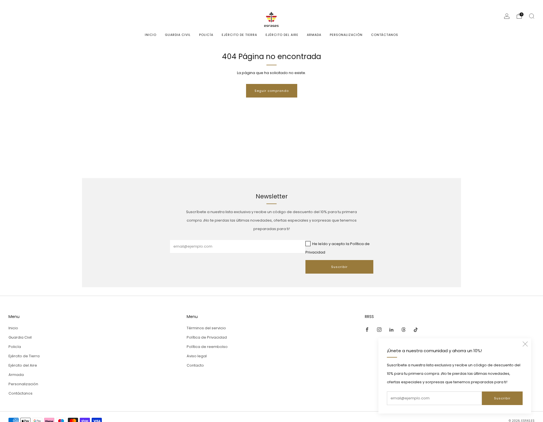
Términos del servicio (206, 328)
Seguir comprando (272, 90)
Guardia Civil (178, 35)
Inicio (150, 35)
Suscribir (502, 398)
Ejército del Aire (282, 35)
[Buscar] (532, 16)
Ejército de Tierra (239, 35)
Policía (206, 35)
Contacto (195, 365)
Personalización (346, 35)
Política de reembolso (207, 346)
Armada (314, 35)
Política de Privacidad (207, 337)
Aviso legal (197, 356)
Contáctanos (384, 35)
